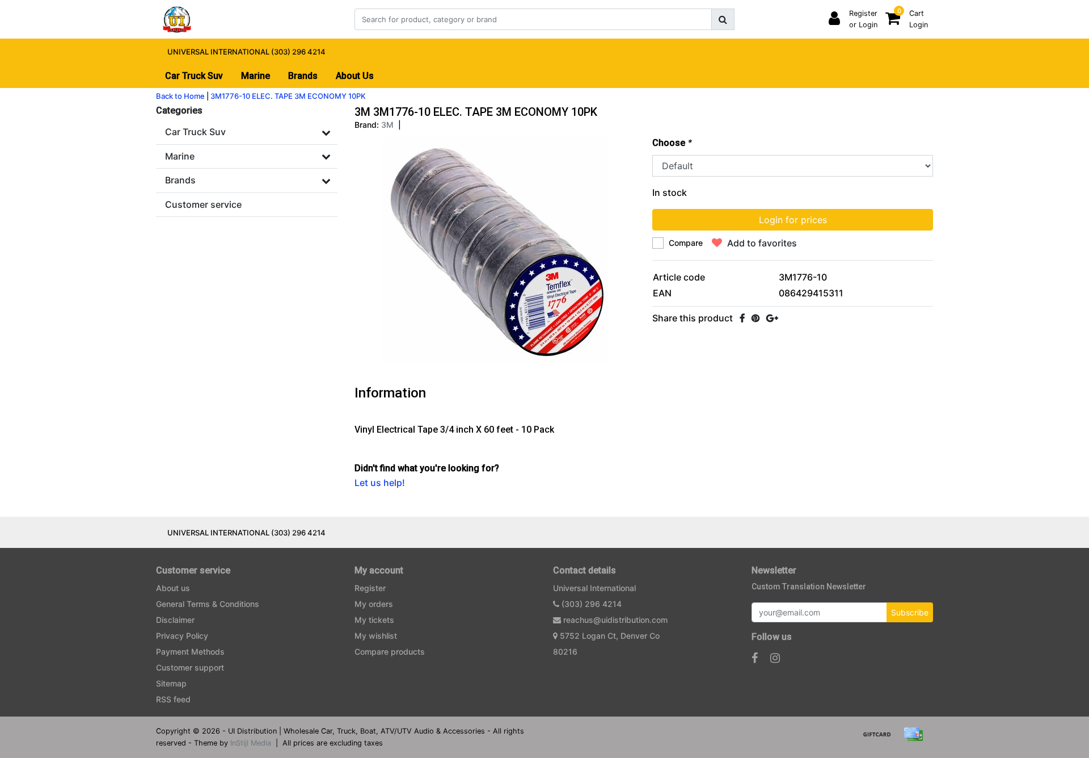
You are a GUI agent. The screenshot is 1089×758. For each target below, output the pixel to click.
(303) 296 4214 (590, 604)
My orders (373, 604)
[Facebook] (742, 318)
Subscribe (909, 612)
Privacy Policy (182, 635)
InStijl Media (250, 743)
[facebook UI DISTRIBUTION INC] (755, 658)
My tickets (374, 620)
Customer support (190, 667)
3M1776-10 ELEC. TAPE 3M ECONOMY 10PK (288, 95)
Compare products (389, 651)
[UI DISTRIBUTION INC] (177, 19)
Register (370, 588)
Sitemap (171, 683)
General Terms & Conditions (207, 604)
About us (173, 588)
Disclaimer (175, 620)
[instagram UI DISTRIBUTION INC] (775, 658)
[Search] (723, 19)
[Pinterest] (755, 318)
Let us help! (379, 482)
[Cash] (881, 739)
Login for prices (793, 219)
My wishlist (375, 635)
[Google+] (772, 318)
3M (387, 124)
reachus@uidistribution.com (615, 620)
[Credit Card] (916, 739)
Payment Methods (190, 651)
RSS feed (173, 699)
